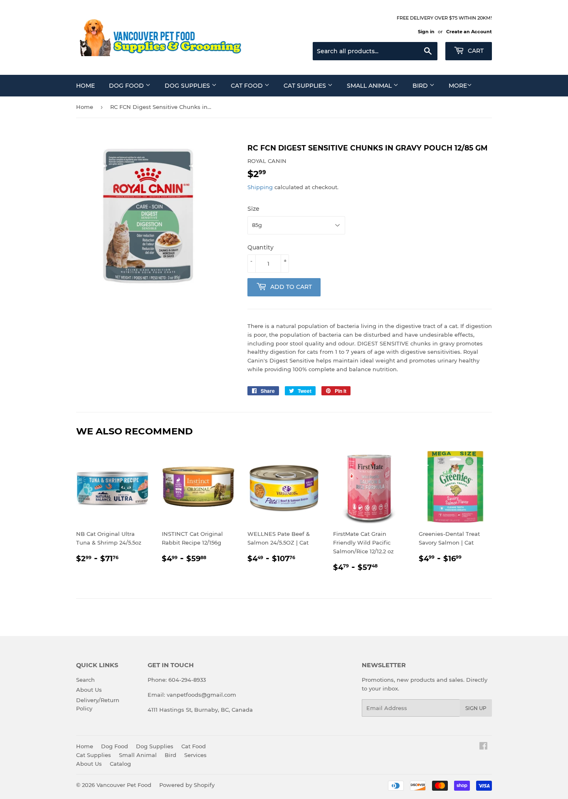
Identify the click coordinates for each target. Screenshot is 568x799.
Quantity (260, 247)
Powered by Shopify (187, 785)
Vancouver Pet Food (123, 785)
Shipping (260, 187)
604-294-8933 (187, 679)
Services (195, 755)
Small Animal (370, 85)
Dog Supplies (188, 85)
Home (85, 85)
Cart (475, 50)
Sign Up (476, 708)
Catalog (120, 763)
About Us (89, 689)
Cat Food (247, 85)
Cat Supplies (306, 85)
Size (253, 208)
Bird (421, 85)
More (458, 85)
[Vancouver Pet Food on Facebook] (483, 747)
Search (85, 679)
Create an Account (469, 32)
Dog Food (127, 85)
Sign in (426, 32)
